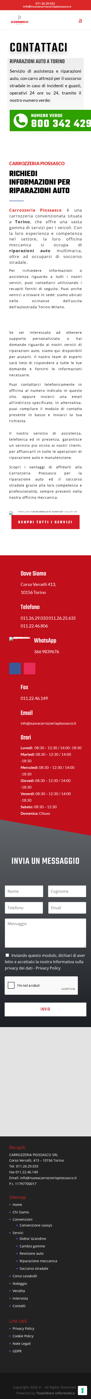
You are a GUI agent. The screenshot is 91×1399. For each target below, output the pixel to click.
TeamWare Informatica (55, 1393)
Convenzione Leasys (36, 1225)
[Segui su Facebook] (15, 668)
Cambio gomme (32, 1246)
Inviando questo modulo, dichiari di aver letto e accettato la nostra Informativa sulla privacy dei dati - (45, 962)
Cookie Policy (23, 1336)
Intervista (20, 1298)
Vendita (19, 1290)
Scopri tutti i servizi (45, 522)
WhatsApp (45, 641)
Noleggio (20, 1283)
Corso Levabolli (25, 1276)
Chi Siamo (21, 1212)
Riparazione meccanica (38, 1261)
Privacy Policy (48, 968)
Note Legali (22, 1343)
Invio (45, 1009)
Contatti (19, 1306)
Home (17, 1204)
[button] (47, 1076)
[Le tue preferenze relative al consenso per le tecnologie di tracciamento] (82, 1390)
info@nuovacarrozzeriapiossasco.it (48, 1178)
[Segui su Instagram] (29, 668)
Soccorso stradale (34, 1268)
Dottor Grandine (33, 1238)
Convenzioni (23, 1219)
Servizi (18, 1232)
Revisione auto (31, 1253)
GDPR (17, 1351)
